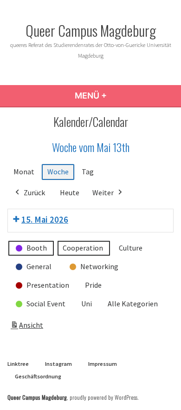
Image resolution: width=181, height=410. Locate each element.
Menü (121, 95)
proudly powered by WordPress (103, 397)
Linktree (18, 363)
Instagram (58, 363)
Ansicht (28, 327)
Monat (23, 171)
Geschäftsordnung (38, 376)
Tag (88, 171)
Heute (69, 192)
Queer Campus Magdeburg (91, 30)
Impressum (102, 363)
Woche (58, 171)
